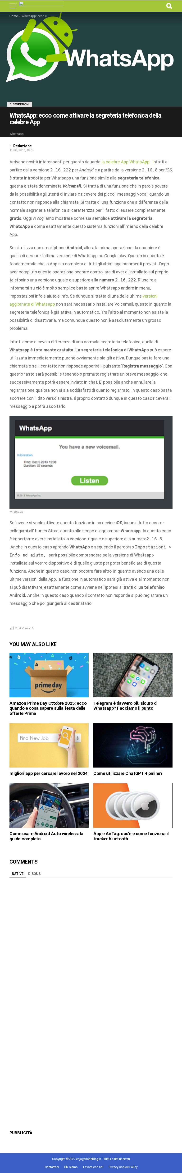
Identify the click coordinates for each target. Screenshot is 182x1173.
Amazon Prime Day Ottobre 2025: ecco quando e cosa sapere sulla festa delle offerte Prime (47, 708)
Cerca (169, 6)
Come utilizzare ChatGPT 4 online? (127, 773)
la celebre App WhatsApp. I (127, 161)
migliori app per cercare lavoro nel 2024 (48, 773)
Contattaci (52, 1167)
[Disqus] (91, 939)
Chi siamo (71, 1167)
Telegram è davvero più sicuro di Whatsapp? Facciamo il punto (125, 705)
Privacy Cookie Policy (123, 1167)
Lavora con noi (93, 1167)
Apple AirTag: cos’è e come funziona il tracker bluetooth (131, 836)
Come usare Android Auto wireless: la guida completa (46, 836)
